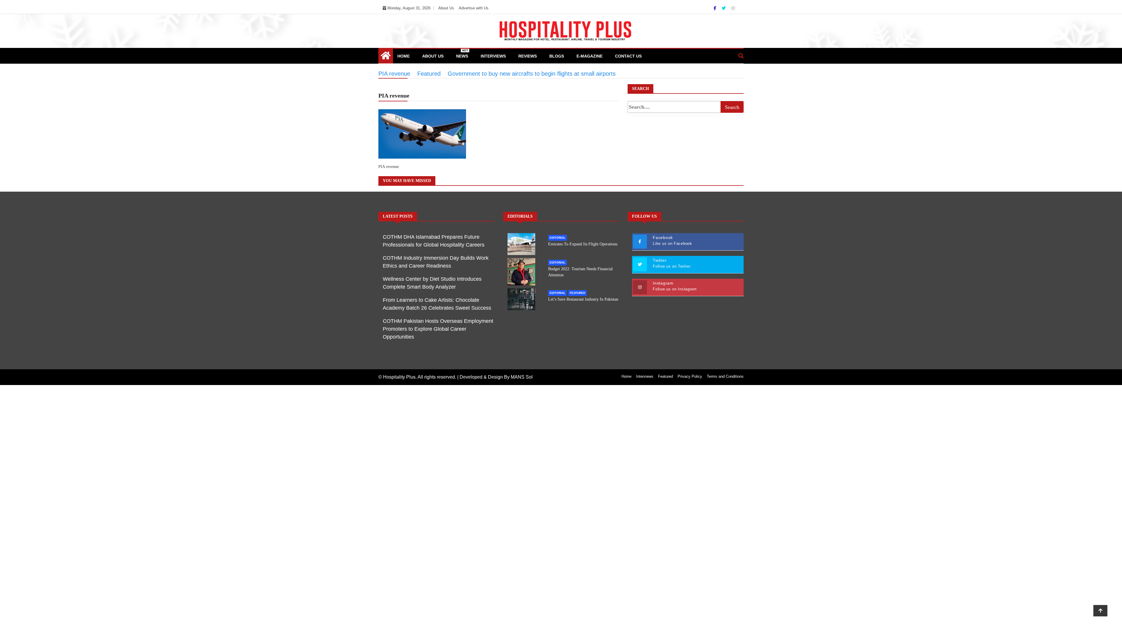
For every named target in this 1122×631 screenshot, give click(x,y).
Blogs (556, 56)
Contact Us (628, 56)
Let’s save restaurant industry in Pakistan (583, 299)
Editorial (557, 237)
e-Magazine (589, 56)
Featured (577, 292)
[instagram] (733, 8)
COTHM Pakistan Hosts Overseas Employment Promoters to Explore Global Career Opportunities (438, 329)
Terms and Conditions (725, 376)
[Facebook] (715, 8)
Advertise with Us (474, 8)
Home (403, 56)
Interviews (493, 56)
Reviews (527, 56)
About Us (446, 8)
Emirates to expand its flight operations (582, 244)
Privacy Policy (690, 376)
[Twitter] (724, 8)
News (462, 53)
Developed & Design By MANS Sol (496, 377)
